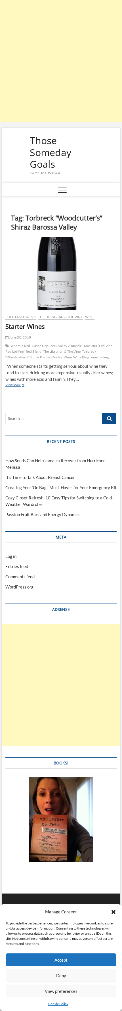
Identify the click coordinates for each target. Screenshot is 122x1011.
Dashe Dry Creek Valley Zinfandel (57, 346)
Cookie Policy (58, 1004)
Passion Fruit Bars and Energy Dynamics (43, 514)
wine (89, 317)
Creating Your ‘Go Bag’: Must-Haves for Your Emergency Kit (61, 487)
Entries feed (16, 566)
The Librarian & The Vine (60, 317)
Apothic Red (20, 346)
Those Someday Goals (50, 152)
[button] (113, 912)
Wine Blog (81, 357)
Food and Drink (20, 317)
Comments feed (20, 576)
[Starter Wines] (61, 273)
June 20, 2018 (20, 337)
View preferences (61, 991)
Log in (10, 556)
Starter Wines (25, 326)
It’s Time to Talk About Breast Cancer (40, 477)
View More (17, 385)
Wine (68, 357)
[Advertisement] (61, 61)
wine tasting (100, 357)
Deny (61, 975)
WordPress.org (19, 586)
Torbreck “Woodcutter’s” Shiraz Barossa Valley (50, 354)
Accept (61, 959)
